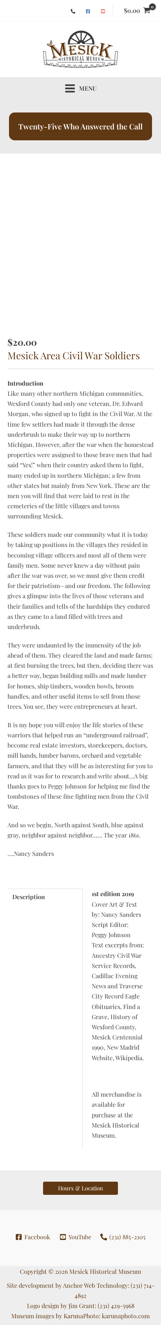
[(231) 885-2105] (73, 11)
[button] (80, 1188)
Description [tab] (28, 897)
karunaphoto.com (126, 1316)
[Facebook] (88, 11)
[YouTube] (103, 11)
